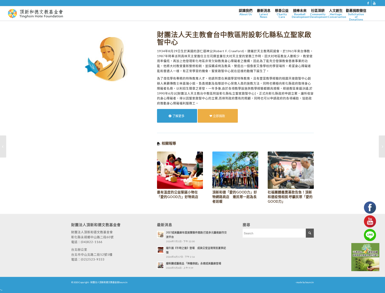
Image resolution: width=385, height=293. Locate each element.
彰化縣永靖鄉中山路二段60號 (92, 237)
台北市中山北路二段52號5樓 (91, 254)
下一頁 (308, 171)
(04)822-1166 (91, 242)
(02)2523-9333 (92, 259)
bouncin (309, 282)
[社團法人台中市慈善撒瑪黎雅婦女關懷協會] (382, 146)
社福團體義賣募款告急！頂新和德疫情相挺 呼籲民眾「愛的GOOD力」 (290, 196)
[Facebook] (368, 3)
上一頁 (163, 171)
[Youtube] (374, 3)
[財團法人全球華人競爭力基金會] (3, 146)
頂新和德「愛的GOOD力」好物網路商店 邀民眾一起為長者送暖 (234, 196)
